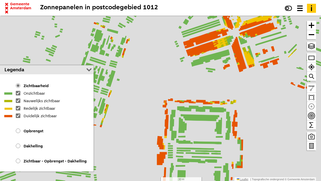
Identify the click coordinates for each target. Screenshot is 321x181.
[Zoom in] (311, 25)
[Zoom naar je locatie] (311, 67)
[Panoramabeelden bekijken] (311, 136)
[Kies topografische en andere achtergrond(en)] (311, 46)
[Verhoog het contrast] (288, 8)
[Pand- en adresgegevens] (311, 145)
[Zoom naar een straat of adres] (311, 76)
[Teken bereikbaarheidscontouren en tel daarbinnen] (311, 115)
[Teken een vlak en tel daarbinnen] (311, 97)
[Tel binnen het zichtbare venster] (311, 125)
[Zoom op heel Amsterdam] (311, 58)
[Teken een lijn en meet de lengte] (311, 88)
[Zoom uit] (311, 34)
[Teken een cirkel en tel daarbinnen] (311, 106)
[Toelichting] (311, 8)
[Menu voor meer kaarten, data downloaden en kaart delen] (299, 8)
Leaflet (243, 179)
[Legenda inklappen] (89, 69)
